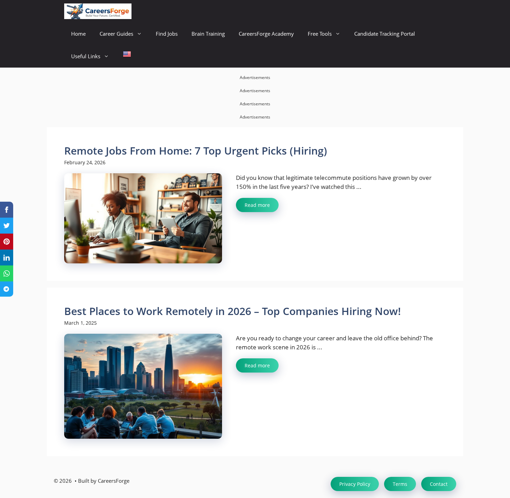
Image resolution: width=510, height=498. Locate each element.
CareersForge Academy (266, 33)
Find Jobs (167, 33)
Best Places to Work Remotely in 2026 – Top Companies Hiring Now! (232, 311)
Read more (257, 205)
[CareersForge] (97, 11)
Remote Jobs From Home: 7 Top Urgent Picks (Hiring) (195, 150)
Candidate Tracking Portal (384, 33)
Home (78, 33)
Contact (439, 484)
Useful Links (85, 56)
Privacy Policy (354, 484)
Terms (400, 484)
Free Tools (320, 33)
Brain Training (208, 33)
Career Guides (116, 33)
